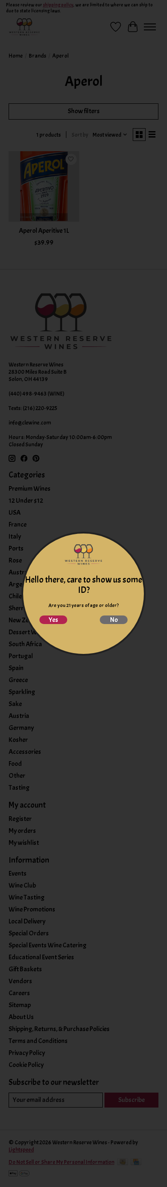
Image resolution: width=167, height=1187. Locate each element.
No (114, 619)
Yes (53, 619)
